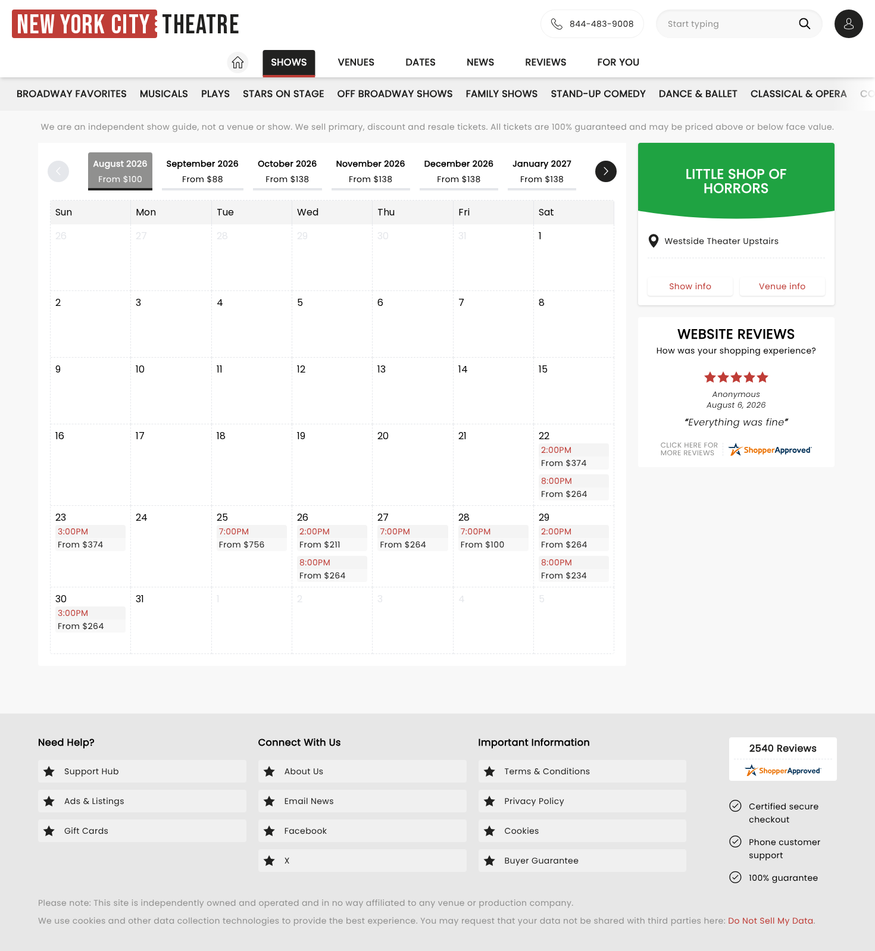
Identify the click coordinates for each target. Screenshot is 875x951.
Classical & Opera (799, 94)
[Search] (807, 24)
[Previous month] (58, 171)
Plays (215, 94)
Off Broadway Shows (395, 94)
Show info (690, 286)
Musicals (164, 94)
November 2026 (370, 171)
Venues (356, 62)
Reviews (546, 62)
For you (619, 62)
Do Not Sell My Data (770, 921)
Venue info (782, 286)
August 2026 (120, 171)
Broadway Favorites (72, 94)
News (480, 62)
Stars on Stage (283, 94)
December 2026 (459, 171)
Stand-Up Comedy (598, 94)
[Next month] (606, 171)
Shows (289, 62)
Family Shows (502, 94)
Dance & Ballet (698, 94)
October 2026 (287, 171)
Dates (420, 62)
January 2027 (541, 171)
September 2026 (203, 171)
